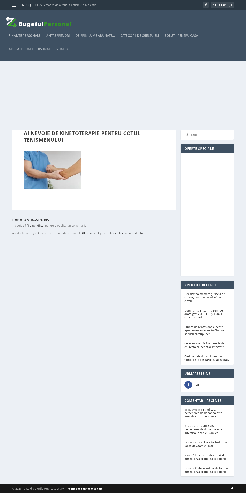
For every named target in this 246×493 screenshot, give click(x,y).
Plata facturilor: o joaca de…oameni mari (205, 444)
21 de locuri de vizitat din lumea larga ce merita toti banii (205, 457)
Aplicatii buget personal (30, 49)
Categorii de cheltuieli (140, 36)
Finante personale (25, 36)
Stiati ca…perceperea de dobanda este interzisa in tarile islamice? (203, 413)
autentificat (37, 225)
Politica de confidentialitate (85, 488)
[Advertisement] (123, 95)
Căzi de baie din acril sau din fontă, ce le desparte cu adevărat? (206, 358)
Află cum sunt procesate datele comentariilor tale (113, 233)
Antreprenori (58, 36)
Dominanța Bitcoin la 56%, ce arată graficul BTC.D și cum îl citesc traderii (203, 314)
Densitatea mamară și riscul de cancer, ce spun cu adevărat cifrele (204, 297)
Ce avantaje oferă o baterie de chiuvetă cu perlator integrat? (204, 345)
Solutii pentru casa (181, 36)
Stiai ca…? (64, 49)
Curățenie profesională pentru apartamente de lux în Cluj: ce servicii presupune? (204, 330)
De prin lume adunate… (95, 36)
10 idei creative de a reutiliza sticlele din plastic (65, 5)
